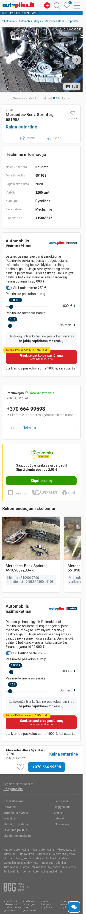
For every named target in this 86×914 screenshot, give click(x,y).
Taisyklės (9, 807)
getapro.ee (29, 910)
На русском (62, 807)
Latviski (59, 818)
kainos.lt (46, 904)
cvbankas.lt (10, 904)
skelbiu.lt (46, 901)
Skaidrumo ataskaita (17, 835)
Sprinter (73, 21)
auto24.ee (28, 901)
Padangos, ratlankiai (54, 862)
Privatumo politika (15, 830)
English (59, 812)
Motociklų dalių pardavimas (20, 862)
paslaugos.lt (29, 904)
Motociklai (44, 854)
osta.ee (64, 904)
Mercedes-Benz (54, 21)
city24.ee (46, 907)
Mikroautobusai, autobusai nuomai (54, 867)
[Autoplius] (18, 5)
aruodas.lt (66, 901)
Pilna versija (61, 824)
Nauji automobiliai (43, 849)
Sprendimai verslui (15, 812)
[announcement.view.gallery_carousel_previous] (5, 60)
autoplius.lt (10, 901)
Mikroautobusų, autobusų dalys (23, 858)
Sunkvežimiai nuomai (17, 871)
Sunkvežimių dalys (57, 858)
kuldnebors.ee (12, 907)
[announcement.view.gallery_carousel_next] (76, 60)
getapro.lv (9, 910)
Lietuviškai (61, 801)
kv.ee (25, 907)
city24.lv (65, 907)
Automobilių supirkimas (48, 871)
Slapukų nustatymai (16, 824)
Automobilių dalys (30, 21)
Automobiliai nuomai (16, 867)
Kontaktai (9, 818)
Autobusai (9, 854)
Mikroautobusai (66, 849)
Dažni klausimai (13, 801)
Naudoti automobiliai (16, 849)
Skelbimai (8, 21)
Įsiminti (73, 118)
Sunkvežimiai (27, 854)
